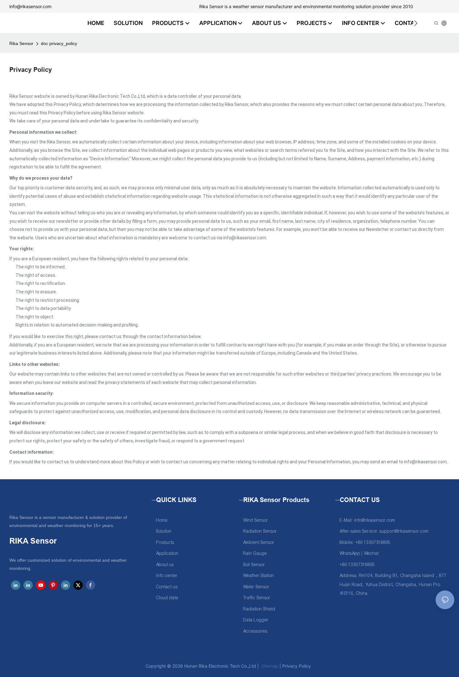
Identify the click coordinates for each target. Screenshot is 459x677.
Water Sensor (256, 587)
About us (165, 564)
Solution (164, 531)
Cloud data (167, 597)
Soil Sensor (254, 564)
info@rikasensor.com (30, 6)
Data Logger (256, 620)
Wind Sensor (255, 520)
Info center (167, 575)
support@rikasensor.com (404, 531)
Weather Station (258, 575)
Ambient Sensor (258, 542)
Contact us (167, 587)
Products (165, 542)
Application (167, 553)
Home (162, 520)
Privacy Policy (296, 666)
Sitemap (269, 666)
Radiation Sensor (260, 531)
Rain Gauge (255, 553)
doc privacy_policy (59, 43)
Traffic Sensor (256, 597)
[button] (415, 23)
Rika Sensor (21, 43)
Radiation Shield (259, 609)
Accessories (255, 631)
